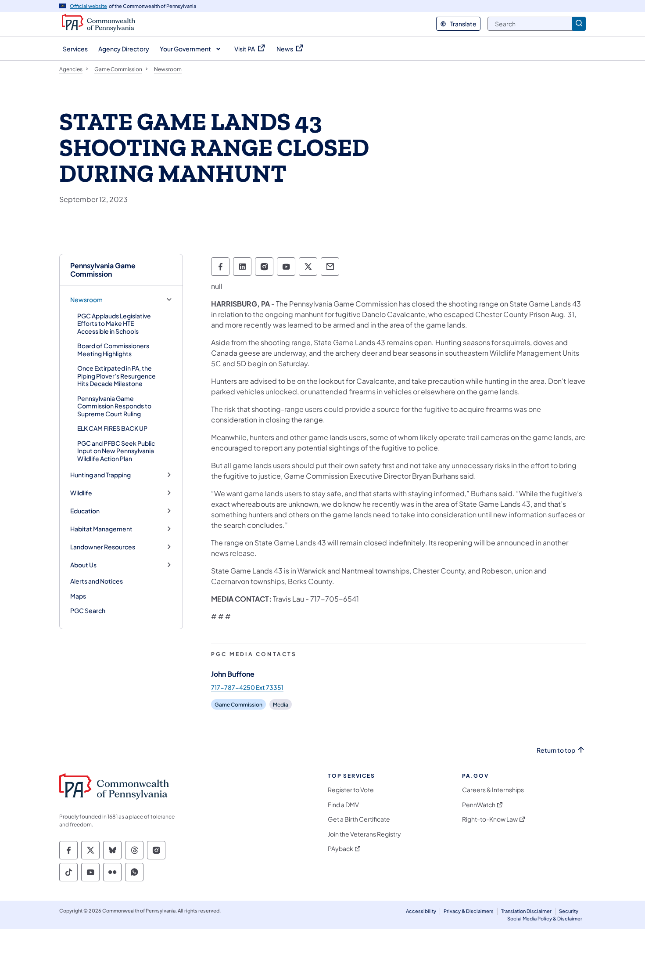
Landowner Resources (102, 547)
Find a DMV (343, 804)
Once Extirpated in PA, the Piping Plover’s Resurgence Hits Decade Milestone (116, 375)
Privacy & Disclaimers (469, 911)
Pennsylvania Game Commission (103, 269)
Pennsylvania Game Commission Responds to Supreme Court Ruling (114, 406)
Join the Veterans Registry (364, 834)
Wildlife (81, 493)
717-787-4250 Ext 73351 (247, 687)
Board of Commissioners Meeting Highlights (113, 349)
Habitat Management (101, 529)
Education (85, 511)
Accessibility (421, 911)
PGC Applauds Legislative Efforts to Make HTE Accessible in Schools (114, 323)
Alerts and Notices (96, 581)
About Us (83, 565)
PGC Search (87, 610)
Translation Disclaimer (526, 911)
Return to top (556, 750)
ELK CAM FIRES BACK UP (112, 428)
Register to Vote (351, 790)
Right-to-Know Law (490, 819)
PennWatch (478, 804)
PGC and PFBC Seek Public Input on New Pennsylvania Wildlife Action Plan (116, 450)
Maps (78, 596)
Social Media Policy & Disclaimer (544, 918)
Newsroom (86, 299)
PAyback (340, 848)
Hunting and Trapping (100, 475)
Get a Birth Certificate (359, 819)
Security (568, 911)
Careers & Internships (493, 790)
